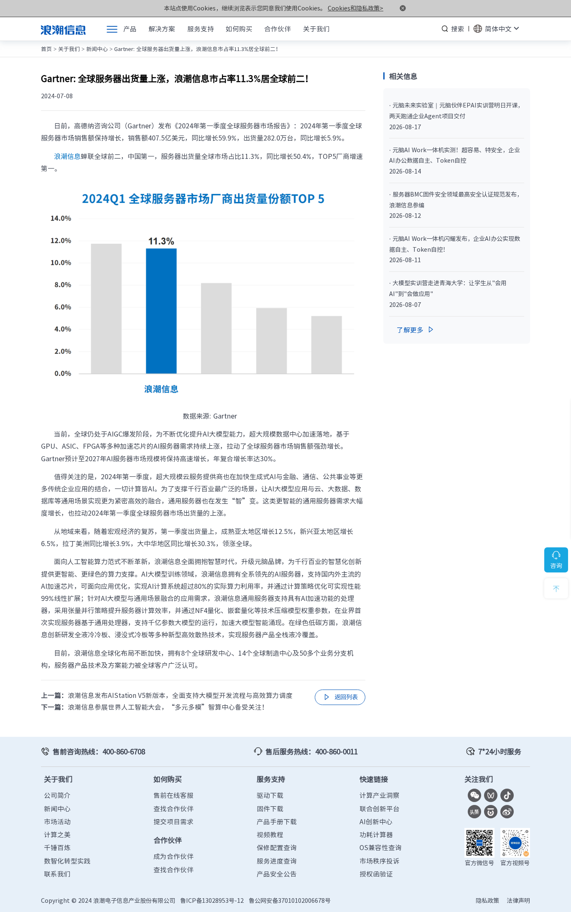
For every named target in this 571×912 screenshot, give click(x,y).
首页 (46, 49)
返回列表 (339, 697)
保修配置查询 (277, 847)
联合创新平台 (379, 808)
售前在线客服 (173, 795)
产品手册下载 (277, 821)
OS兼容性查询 (380, 847)
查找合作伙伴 (173, 808)
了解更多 (416, 330)
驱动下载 (270, 795)
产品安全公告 (277, 874)
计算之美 (57, 834)
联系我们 (57, 874)
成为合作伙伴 (173, 856)
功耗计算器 (376, 834)
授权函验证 (376, 874)
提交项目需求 (173, 821)
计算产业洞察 (379, 795)
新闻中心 (97, 49)
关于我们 (69, 49)
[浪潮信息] (63, 29)
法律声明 (518, 900)
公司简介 (57, 795)
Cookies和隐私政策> (355, 8)
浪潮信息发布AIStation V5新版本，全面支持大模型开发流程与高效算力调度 (180, 695)
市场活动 (57, 821)
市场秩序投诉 (379, 861)
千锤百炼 (57, 847)
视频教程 (270, 834)
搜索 (457, 28)
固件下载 (270, 808)
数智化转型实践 (67, 861)
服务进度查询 (277, 861)
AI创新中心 (376, 821)
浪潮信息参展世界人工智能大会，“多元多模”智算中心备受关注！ (168, 707)
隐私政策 (487, 900)
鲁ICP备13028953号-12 (212, 900)
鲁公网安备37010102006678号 (290, 900)
